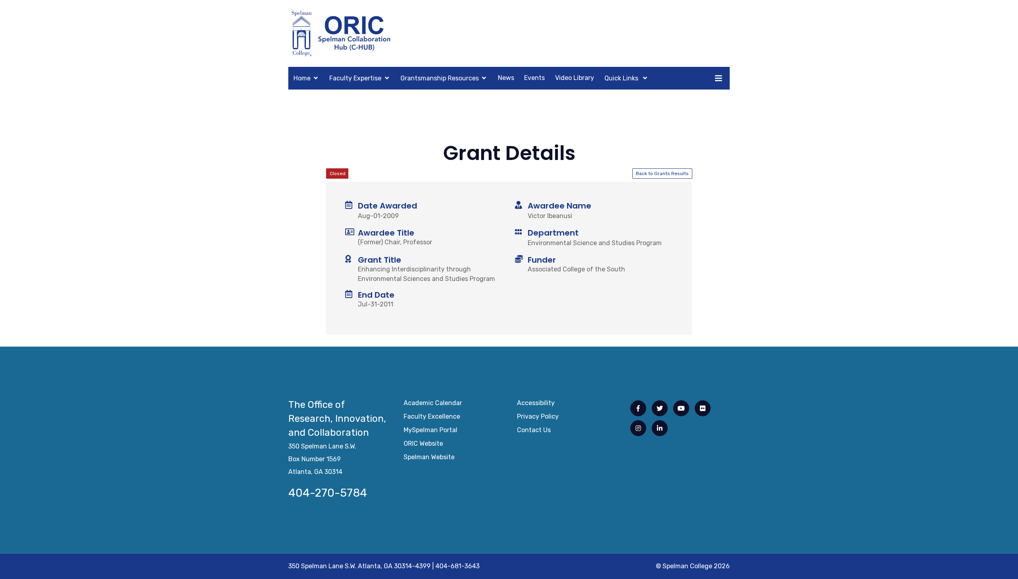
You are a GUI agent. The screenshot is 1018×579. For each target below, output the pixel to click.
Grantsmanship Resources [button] (439, 78)
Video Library (574, 78)
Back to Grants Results (662, 173)
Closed (338, 173)
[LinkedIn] (660, 428)
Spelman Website (429, 457)
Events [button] (534, 78)
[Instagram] (638, 428)
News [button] (506, 78)
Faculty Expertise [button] (355, 78)
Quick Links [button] (622, 78)
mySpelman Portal (430, 430)
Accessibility (536, 403)
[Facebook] (638, 408)
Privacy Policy (538, 416)
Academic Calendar (433, 403)
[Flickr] (703, 408)
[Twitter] (660, 408)
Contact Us (534, 430)
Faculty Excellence (432, 416)
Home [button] (302, 78)
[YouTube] (681, 408)
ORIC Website (423, 443)
